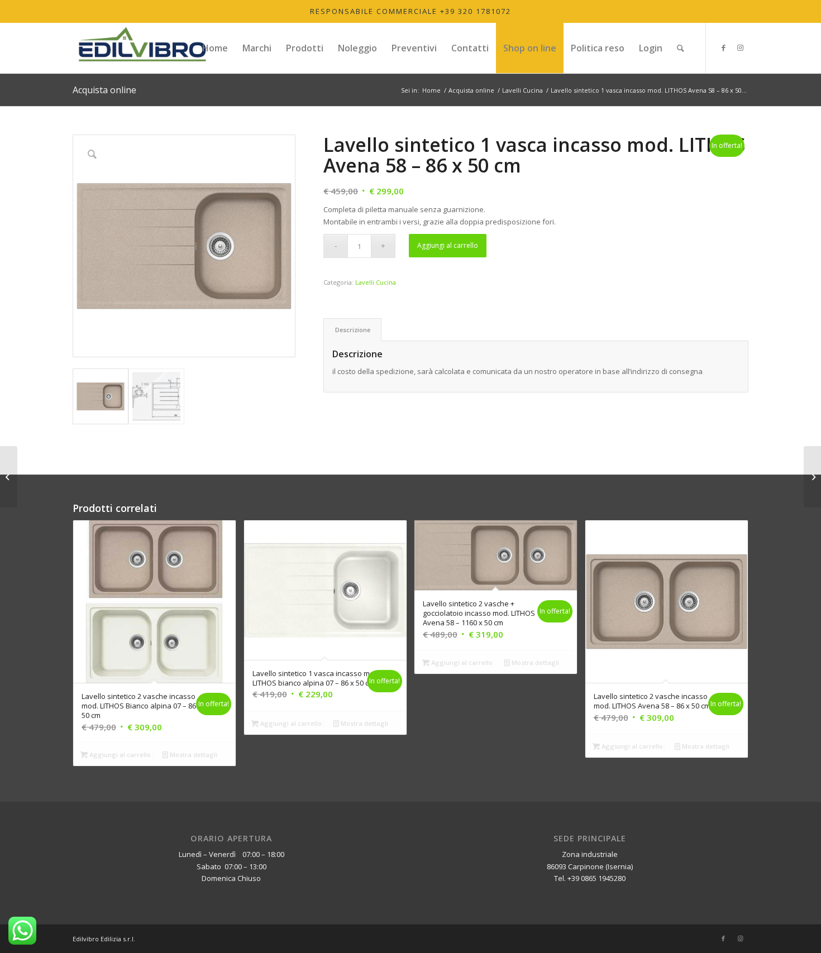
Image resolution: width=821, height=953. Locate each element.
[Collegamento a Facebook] (723, 47)
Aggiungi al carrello (447, 245)
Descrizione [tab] (352, 329)
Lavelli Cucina (375, 282)
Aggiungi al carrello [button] (119, 754)
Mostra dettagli (192, 754)
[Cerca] (680, 48)
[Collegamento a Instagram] (740, 47)
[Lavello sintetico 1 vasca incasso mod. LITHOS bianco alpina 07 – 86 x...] (812, 476)
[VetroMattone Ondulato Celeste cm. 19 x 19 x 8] (8, 476)
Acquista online (104, 90)
